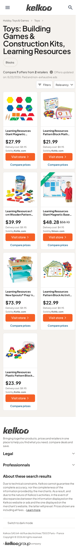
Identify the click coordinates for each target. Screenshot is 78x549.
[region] (39, 62)
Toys (37, 20)
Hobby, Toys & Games (16, 20)
